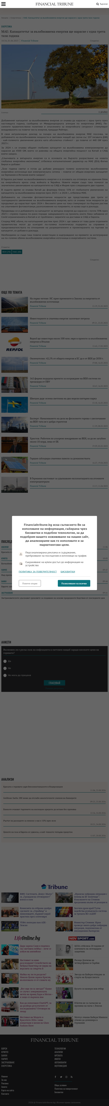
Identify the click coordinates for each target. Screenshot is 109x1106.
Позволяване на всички (74, 583)
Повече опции (29, 583)
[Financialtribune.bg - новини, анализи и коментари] (54, 4)
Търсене (104, 4)
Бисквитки (68, 571)
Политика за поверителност (38, 571)
